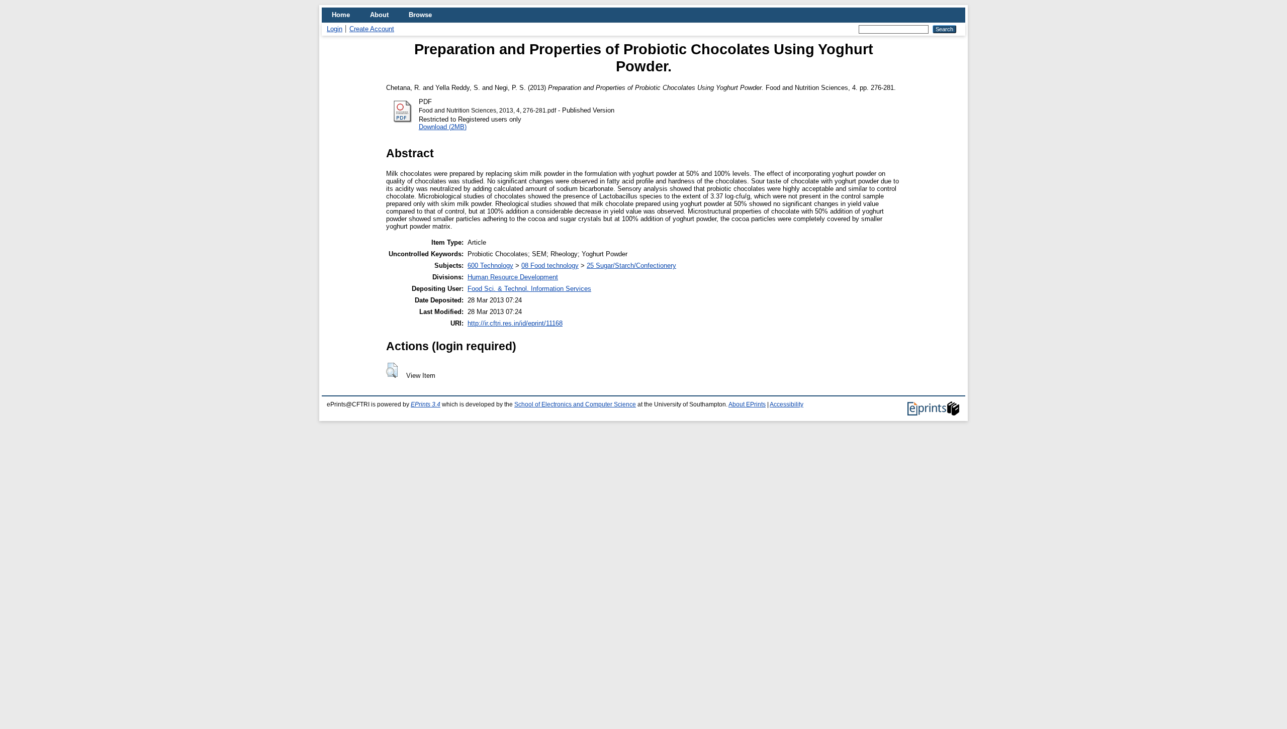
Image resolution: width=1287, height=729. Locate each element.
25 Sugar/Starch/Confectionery (631, 265)
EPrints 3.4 (425, 404)
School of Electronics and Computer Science (575, 404)
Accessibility (786, 404)
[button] (392, 370)
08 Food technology (550, 265)
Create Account (371, 29)
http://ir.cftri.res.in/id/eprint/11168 (515, 323)
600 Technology (490, 265)
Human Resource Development (513, 277)
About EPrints (747, 404)
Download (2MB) (443, 127)
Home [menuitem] (341, 15)
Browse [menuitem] (420, 15)
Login (334, 29)
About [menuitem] (379, 15)
